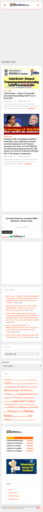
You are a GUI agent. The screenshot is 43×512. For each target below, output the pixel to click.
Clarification (23, 384)
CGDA (36, 380)
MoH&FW (30, 407)
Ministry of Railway (17, 407)
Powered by (6, 237)
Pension (13, 411)
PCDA (6, 412)
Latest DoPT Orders (23, 401)
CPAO (36, 384)
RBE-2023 (25, 416)
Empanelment (26, 394)
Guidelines (25, 398)
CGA (32, 380)
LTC (18, 404)
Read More (31, 108)
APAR (28, 380)
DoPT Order (8, 90)
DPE (13, 394)
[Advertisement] (21, 33)
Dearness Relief (32, 387)
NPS (36, 407)
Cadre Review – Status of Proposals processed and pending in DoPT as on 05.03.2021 (20, 95)
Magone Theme (12, 508)
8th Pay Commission (21, 380)
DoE (31, 390)
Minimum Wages (24, 404)
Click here (30, 440)
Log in (10, 489)
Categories (5, 362)
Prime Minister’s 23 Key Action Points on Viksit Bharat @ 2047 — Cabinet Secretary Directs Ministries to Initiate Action (21, 308)
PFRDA (20, 412)
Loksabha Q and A (10, 404)
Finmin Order (8, 136)
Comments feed (14, 496)
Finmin (18, 397)
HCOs (31, 398)
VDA (34, 420)
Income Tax (8, 402)
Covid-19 (31, 384)
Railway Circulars (17, 416)
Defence (8, 390)
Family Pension (9, 398)
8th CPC (13, 380)
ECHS (16, 394)
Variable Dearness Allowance (24, 420)
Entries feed (12, 493)
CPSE (5, 387)
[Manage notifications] (38, 507)
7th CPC (7, 380)
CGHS (7, 383)
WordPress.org (13, 499)
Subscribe (7, 232)
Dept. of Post (21, 390)
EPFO (36, 394)
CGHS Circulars (15, 384)
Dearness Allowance (17, 387)
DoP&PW (8, 394)
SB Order (13, 420)
